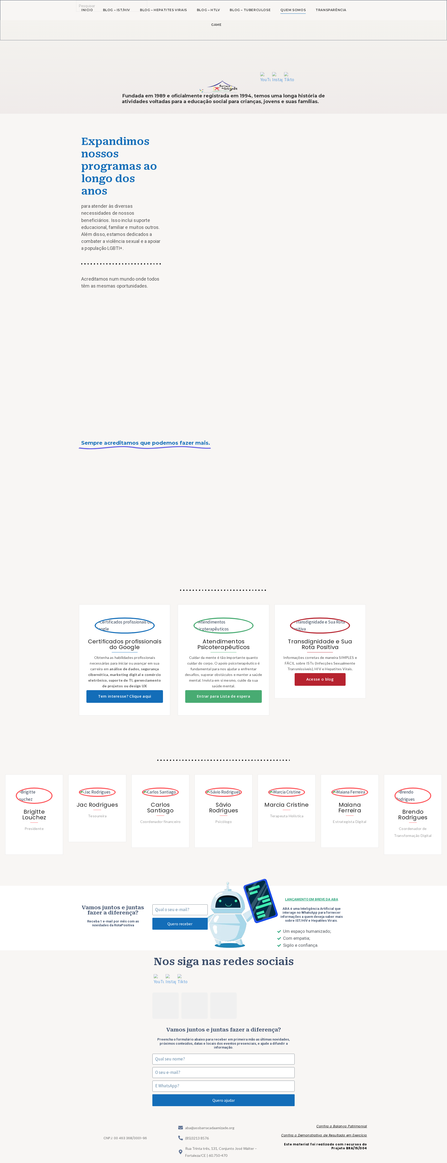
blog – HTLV (208, 10)
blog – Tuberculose (250, 10)
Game (216, 25)
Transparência (331, 10)
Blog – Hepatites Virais (163, 10)
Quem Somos (293, 10)
